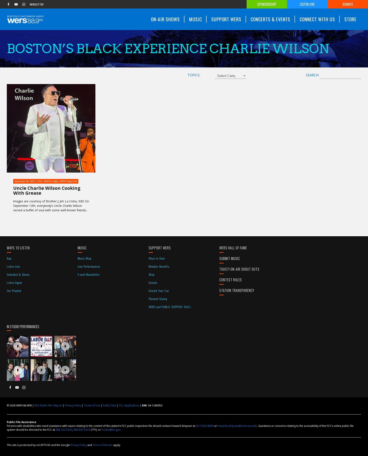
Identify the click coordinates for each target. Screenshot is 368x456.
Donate (348, 4)
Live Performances (89, 266)
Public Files (109, 405)
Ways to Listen (18, 247)
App (9, 258)
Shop (152, 274)
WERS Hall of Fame (233, 247)
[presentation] (18, 346)
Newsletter (36, 4)
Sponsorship (266, 4)
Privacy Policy (73, 405)
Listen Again (14, 282)
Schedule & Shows (18, 274)
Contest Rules (230, 279)
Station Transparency (236, 290)
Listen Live (307, 4)
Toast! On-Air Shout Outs (239, 269)
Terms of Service (103, 445)
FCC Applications (129, 405)
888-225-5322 (64, 430)
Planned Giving (158, 298)
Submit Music (229, 258)
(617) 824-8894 (205, 426)
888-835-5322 (81, 430)
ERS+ (40, 181)
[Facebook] (8, 4)
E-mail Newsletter (89, 274)
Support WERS (160, 247)
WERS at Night (51, 181)
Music (82, 247)
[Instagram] (23, 4)
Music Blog (84, 258)
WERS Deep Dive (68, 181)
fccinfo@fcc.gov (110, 430)
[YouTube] (16, 4)
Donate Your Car (159, 290)
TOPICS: (193, 75)
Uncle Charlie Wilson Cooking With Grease (46, 190)
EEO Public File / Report (48, 405)
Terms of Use (92, 405)
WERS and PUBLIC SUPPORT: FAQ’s (170, 306)
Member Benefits (159, 266)
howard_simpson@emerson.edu (237, 426)
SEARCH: (312, 75)
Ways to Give (157, 258)
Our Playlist (14, 290)
